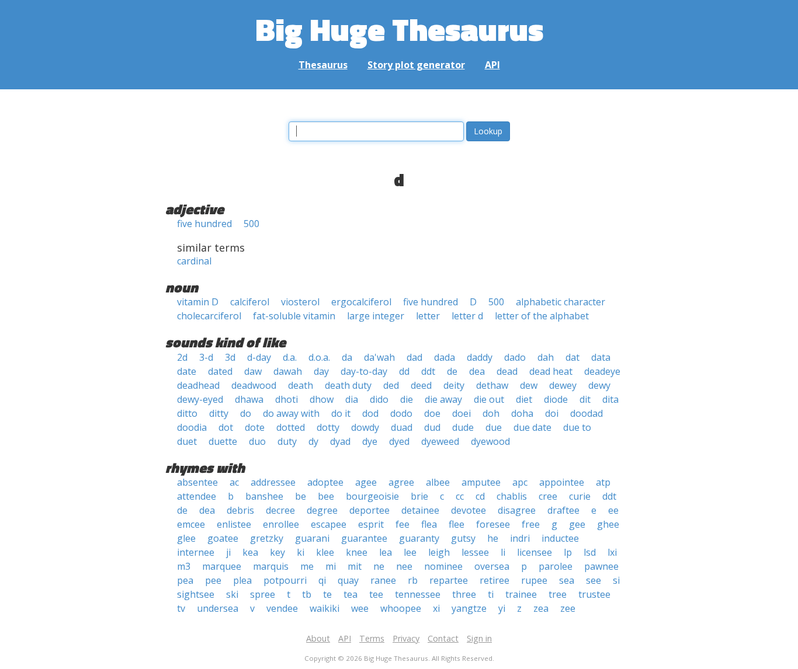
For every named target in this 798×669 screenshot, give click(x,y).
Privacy (406, 638)
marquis (271, 566)
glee (186, 538)
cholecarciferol (209, 315)
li (503, 552)
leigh (439, 552)
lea (385, 552)
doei (461, 413)
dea (477, 371)
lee (410, 552)
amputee (481, 482)
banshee (264, 496)
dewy (599, 385)
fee (402, 524)
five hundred (204, 223)
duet (187, 441)
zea (541, 608)
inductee (560, 538)
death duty (348, 385)
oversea (491, 566)
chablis (512, 496)
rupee (534, 580)
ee (613, 510)
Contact (443, 638)
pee (213, 580)
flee (456, 524)
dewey (563, 385)
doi (551, 413)
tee (376, 594)
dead (507, 371)
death (300, 385)
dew (528, 385)
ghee (608, 524)
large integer (375, 315)
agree (401, 482)
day (321, 371)
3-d (206, 357)
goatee (222, 538)
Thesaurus (323, 64)
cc (460, 496)
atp (603, 482)
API (492, 64)
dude (463, 427)
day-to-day (364, 371)
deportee (369, 510)
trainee (521, 594)
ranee (383, 580)
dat (572, 357)
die (406, 399)
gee (577, 524)
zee (567, 608)
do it (341, 413)
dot (225, 427)
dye (369, 441)
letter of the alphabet (542, 315)
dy (313, 441)
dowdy (365, 427)
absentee (197, 482)
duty (287, 441)
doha (522, 413)
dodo (401, 413)
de (452, 371)
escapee (328, 524)
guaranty (419, 538)
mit (355, 566)
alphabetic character (560, 301)
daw (253, 371)
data (600, 357)
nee (404, 566)
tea (351, 594)
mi (330, 566)
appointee (561, 482)
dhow (322, 399)
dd (404, 371)
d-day (259, 357)
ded (391, 385)
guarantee (364, 538)
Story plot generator (416, 64)
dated (220, 371)
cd (480, 496)
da (347, 357)
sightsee (195, 594)
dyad (340, 441)
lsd (590, 552)
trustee (594, 594)
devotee (468, 510)
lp (568, 552)
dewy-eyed (200, 399)
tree (558, 594)
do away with (291, 413)
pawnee (601, 566)
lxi (612, 552)
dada (444, 357)
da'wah (379, 357)
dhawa (249, 399)
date (186, 371)
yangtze (469, 608)
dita (610, 399)
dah (545, 357)
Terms (371, 638)
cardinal (194, 261)
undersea (217, 608)
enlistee (234, 524)
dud (432, 427)
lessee (475, 552)
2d (182, 357)
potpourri (285, 580)
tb (306, 594)
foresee (493, 524)
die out (489, 399)
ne (378, 566)
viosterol (300, 301)
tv (181, 608)
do (245, 413)
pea (185, 580)
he (492, 538)
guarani (312, 538)
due (493, 427)
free (531, 524)
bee (326, 496)
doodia (192, 427)
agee (366, 482)
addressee (273, 482)
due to (577, 427)
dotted (290, 427)
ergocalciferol (361, 301)
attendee (196, 496)
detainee (420, 510)
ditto (187, 413)
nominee (443, 566)
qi (322, 580)
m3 (183, 566)
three (464, 594)
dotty (328, 427)
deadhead (198, 385)
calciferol (249, 301)
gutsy (463, 538)
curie (580, 496)
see (593, 580)
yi (501, 608)
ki (300, 552)
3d (230, 357)
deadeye (602, 371)
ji (228, 552)
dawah (287, 371)
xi (436, 608)
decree (280, 510)
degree (322, 510)
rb (413, 580)
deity (453, 385)
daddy (479, 357)
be (300, 496)
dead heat (551, 371)
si (616, 580)
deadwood (253, 385)
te (327, 594)
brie (419, 496)
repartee (448, 580)
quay (348, 580)
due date (532, 427)
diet (524, 399)
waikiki (324, 608)
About (318, 638)
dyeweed (440, 441)
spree (262, 594)
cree (548, 496)
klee (325, 552)
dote (255, 427)
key (277, 552)
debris (240, 510)
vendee (282, 608)
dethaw (492, 385)
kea (250, 552)
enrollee (281, 524)
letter (428, 315)
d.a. (290, 357)
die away (443, 399)
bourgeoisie (372, 496)
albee (438, 482)
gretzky (266, 538)
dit (585, 399)
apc (520, 482)
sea (566, 580)
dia (351, 399)
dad (414, 357)
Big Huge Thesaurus (399, 29)
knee (356, 552)
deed (421, 385)
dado (515, 357)
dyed (399, 441)
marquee (221, 566)
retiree (494, 580)
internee (195, 552)
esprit (371, 524)
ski (232, 594)
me (307, 566)
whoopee (400, 608)
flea (429, 524)
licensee (534, 552)
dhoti (286, 399)
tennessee (417, 594)
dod (370, 413)
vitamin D (197, 301)
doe (432, 413)
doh (491, 413)
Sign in (479, 638)
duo (257, 441)
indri (520, 538)
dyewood (490, 441)
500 (251, 223)
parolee (556, 566)
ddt (428, 371)
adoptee (325, 482)
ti (491, 594)
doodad (586, 413)
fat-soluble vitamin (294, 315)
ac (234, 482)
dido (379, 399)
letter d (467, 315)
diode (556, 399)
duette (223, 441)
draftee (563, 510)
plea (242, 580)
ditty (218, 413)
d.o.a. (319, 357)
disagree (517, 510)
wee (360, 608)
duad (401, 427)
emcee (191, 524)
